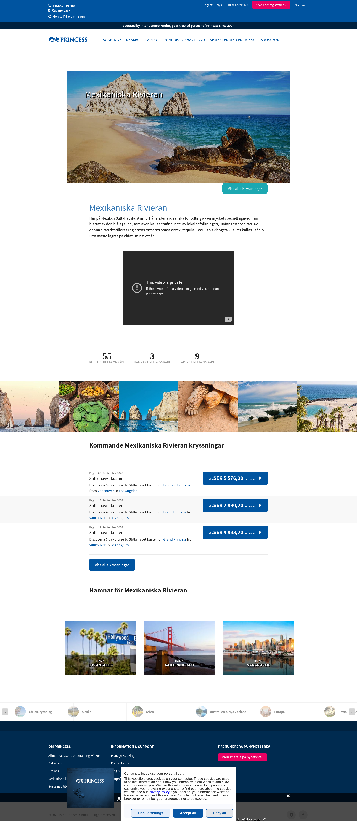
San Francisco (179, 665)
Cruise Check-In (236, 5)
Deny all (219, 813)
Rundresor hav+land (184, 39)
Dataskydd (55, 763)
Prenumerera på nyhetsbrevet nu (266, 816)
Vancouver (106, 490)
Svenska (300, 5)
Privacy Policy (159, 792)
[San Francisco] (179, 649)
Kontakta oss (120, 763)
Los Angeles (128, 490)
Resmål (133, 39)
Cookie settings (150, 813)
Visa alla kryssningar (245, 188)
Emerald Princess (176, 485)
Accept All (188, 813)
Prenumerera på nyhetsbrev (242, 757)
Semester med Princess (232, 39)
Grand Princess (174, 539)
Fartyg (151, 39)
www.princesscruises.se (71, 39)
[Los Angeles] (100, 649)
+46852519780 (63, 6)
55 (107, 356)
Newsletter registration (270, 5)
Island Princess (174, 512)
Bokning (110, 39)
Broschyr (269, 39)
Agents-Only (212, 5)
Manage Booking (122, 755)
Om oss (53, 771)
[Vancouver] (258, 649)
